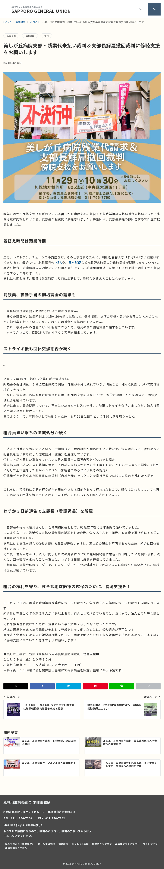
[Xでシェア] (15, 686)
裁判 (46, 35)
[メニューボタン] (6, 9)
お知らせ (11, 35)
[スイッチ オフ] (140, 9)
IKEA (58, 262)
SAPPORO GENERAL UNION (41, 11)
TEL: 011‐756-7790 (17, 818)
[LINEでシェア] (121, 686)
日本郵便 (74, 262)
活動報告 (30, 35)
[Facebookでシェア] (42, 686)
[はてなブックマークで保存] (68, 686)
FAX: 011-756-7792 (51, 818)
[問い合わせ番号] (154, 9)
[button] (148, 686)
